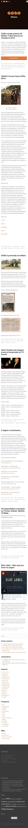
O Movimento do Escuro (19, 278)
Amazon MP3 (4, 234)
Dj (7, 801)
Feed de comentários (7, 737)
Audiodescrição (5, 706)
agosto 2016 (5, 680)
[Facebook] (1, 1)
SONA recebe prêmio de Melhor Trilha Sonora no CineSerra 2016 (12, 35)
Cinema (2, 67)
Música (2, 65)
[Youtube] (6, 1)
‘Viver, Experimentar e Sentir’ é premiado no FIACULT (14, 652)
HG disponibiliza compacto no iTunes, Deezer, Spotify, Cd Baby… (13, 511)
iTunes (2, 557)
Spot (26, 806)
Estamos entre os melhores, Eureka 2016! (11, 790)
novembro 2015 (6, 685)
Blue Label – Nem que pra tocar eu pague (12, 566)
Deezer (3, 230)
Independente (11, 67)
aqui (17, 290)
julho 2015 (4, 690)
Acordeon (20, 65)
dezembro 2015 (6, 683)
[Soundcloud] (9, 1)
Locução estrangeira (6, 717)
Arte (17, 63)
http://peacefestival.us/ (6, 494)
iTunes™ (3, 220)
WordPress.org (5, 738)
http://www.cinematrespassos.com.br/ (10, 489)
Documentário (20, 419)
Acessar (4, 733)
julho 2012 (4, 693)
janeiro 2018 (5, 673)
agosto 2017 (5, 675)
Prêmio (16, 67)
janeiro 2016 (5, 682)
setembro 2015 (5, 687)
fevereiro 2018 (5, 672)
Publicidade (4, 722)
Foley (23, 63)
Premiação (7, 65)
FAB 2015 (21, 274)
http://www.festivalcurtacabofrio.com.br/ (11, 468)
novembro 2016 (6, 678)
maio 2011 (4, 697)
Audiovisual (21, 497)
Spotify (3, 223)
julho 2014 (4, 692)
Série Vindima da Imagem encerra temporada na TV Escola (12, 352)
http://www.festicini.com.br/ (7, 473)
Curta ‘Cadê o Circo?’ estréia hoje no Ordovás (12, 647)
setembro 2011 (5, 695)
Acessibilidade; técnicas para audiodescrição (12, 645)
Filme (6, 67)
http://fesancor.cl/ (5, 478)
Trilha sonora (13, 65)
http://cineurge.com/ (6, 462)
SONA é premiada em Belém (13, 255)
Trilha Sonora (21, 67)
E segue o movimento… (11, 430)
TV (14, 423)
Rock (13, 248)
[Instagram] (4, 1)
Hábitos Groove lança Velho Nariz (13, 77)
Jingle (3, 716)
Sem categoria (5, 724)
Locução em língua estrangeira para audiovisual (12, 644)
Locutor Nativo (19, 804)
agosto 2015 (5, 688)
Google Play (4, 227)
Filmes (19, 63)
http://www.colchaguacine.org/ (8, 483)
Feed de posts (5, 735)
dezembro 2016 (6, 677)
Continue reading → (14, 58)
